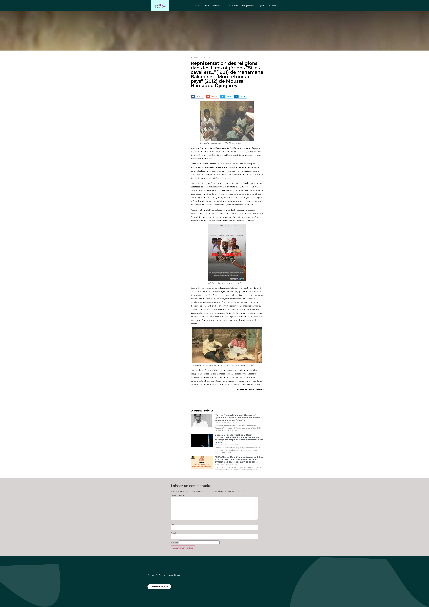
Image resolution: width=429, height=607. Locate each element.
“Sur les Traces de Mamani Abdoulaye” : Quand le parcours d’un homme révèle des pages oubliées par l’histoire (237, 417)
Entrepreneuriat (248, 6)
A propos (272, 6)
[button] (159, 586)
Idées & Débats (232, 6)
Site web (174, 542)
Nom (173, 524)
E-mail (174, 533)
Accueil (196, 6)
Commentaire (177, 496)
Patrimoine (217, 6)
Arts (205, 6)
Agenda (262, 6)
